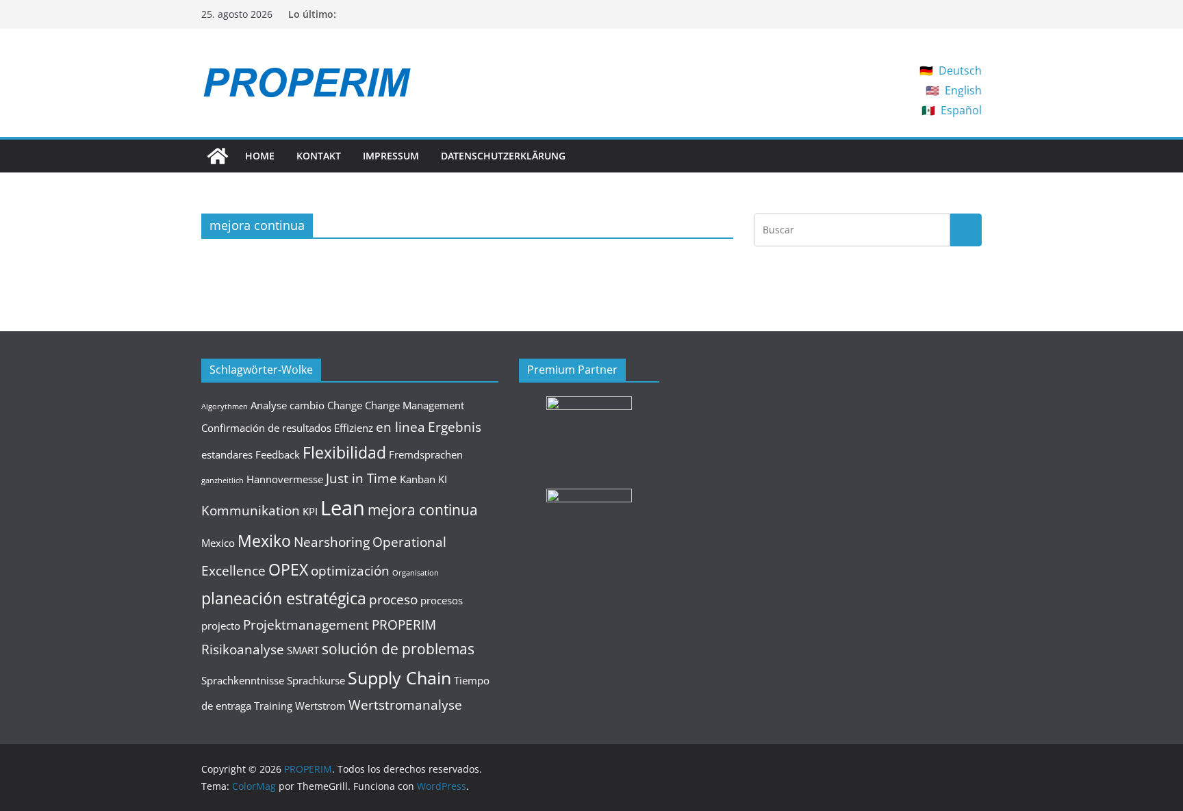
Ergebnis (454, 426)
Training (273, 705)
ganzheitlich (222, 480)
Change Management (414, 405)
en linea (400, 426)
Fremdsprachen (426, 454)
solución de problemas (398, 648)
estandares (227, 454)
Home (260, 155)
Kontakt (318, 155)
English (963, 90)
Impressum (391, 155)
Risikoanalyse (242, 649)
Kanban (417, 479)
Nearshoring (332, 541)
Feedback (277, 454)
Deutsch (960, 70)
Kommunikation (250, 510)
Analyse (269, 405)
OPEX (288, 569)
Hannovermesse (284, 479)
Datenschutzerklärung (503, 155)
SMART (303, 650)
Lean (342, 508)
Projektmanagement (306, 624)
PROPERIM (404, 624)
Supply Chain (399, 677)
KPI (310, 511)
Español (961, 110)
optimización (350, 570)
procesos (441, 600)
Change (344, 405)
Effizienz (353, 427)
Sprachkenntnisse (242, 680)
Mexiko (264, 541)
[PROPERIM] (217, 156)
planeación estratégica (283, 598)
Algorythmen (224, 406)
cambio (307, 405)
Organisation (415, 573)
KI (442, 479)
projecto (220, 625)
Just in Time (361, 478)
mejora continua (423, 509)
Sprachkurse (316, 680)
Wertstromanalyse (405, 704)
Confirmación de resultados (266, 427)
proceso (393, 599)
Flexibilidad (344, 452)
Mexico (218, 542)
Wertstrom (320, 705)
